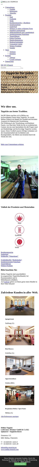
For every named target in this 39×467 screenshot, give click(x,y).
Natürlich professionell (17, 30)
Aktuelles (13, 13)
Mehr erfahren (25, 461)
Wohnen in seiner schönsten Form (21, 29)
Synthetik (13, 19)
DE (2, 65)
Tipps (7, 50)
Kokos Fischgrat (15, 38)
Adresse (12, 57)
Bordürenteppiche (7, 274)
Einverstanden (20, 464)
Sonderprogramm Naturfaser (19, 34)
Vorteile (12, 48)
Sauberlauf (13, 27)
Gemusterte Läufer (16, 44)
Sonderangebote (15, 25)
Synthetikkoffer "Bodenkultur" (11, 281)
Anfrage (7, 303)
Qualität (12, 9)
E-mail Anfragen (15, 59)
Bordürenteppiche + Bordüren (20, 23)
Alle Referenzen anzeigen (10, 438)
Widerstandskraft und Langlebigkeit (22, 32)
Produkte (8, 15)
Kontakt (8, 56)
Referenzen (13, 11)
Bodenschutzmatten (16, 42)
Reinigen (13, 54)
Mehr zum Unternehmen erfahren (12, 144)
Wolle (12, 21)
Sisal (11, 17)
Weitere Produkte (15, 46)
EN (5, 65)
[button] (2, 4)
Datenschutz (9, 61)
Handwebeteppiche (16, 40)
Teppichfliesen (15, 36)
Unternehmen (10, 7)
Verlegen (13, 52)
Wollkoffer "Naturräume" (9, 278)
